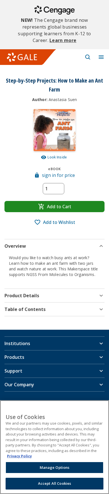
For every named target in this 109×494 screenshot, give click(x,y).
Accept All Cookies (54, 483)
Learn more (62, 40)
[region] (54, 447)
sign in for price (58, 175)
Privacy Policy (19, 455)
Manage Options (55, 467)
